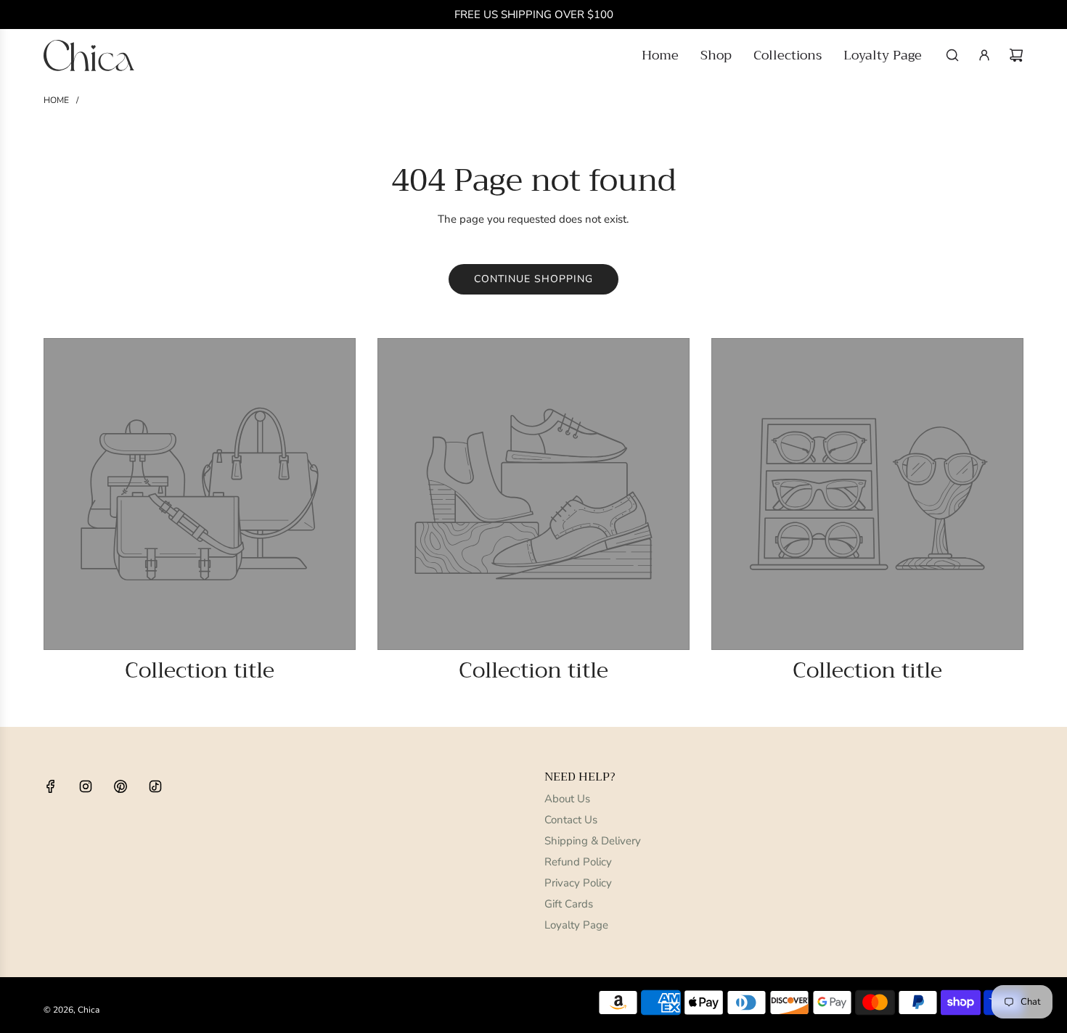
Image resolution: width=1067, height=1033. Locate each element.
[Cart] (1016, 55)
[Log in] (984, 55)
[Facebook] (51, 786)
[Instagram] (86, 786)
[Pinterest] (120, 786)
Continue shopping (533, 279)
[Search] (952, 55)
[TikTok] (155, 786)
